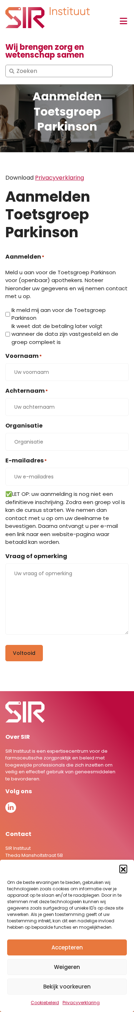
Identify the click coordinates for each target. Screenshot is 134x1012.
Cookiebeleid (45, 1003)
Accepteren (67, 947)
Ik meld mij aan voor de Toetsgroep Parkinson (58, 314)
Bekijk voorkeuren (67, 986)
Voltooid (24, 653)
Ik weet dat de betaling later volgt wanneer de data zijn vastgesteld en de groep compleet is (64, 334)
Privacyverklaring (81, 1003)
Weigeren (67, 967)
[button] (123, 868)
